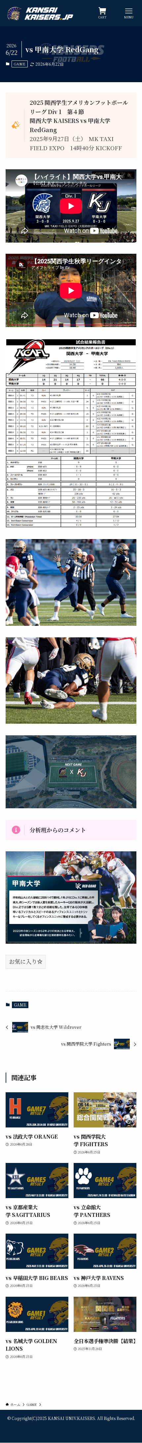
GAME (19, 63)
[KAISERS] (42, 13)
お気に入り (23, 961)
